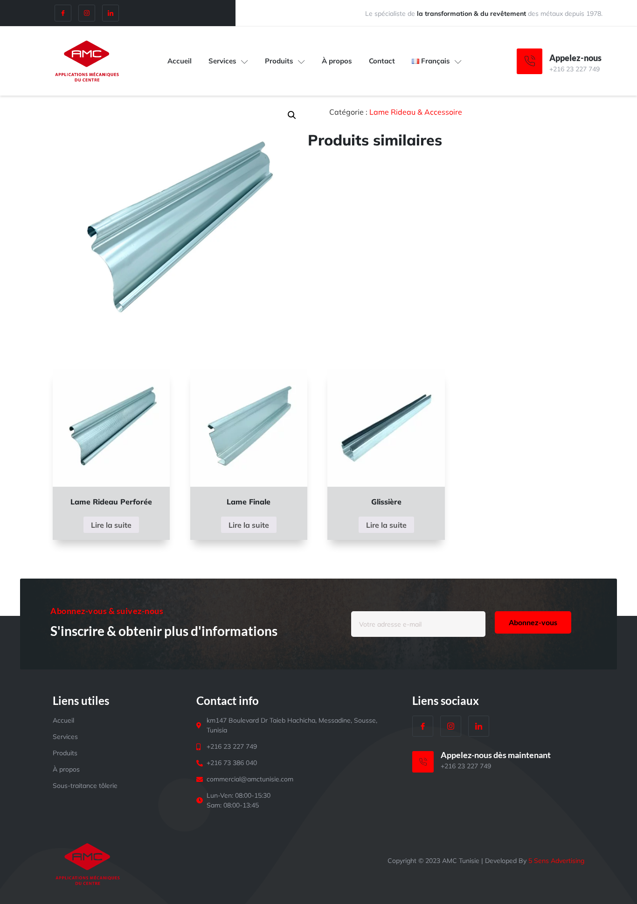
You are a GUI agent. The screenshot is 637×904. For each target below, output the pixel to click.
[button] (292, 115)
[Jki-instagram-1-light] (86, 13)
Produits (279, 60)
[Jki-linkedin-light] (110, 13)
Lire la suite (111, 525)
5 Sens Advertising (556, 860)
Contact (382, 60)
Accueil (179, 60)
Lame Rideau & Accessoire (415, 112)
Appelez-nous (575, 58)
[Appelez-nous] (529, 61)
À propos (337, 60)
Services (222, 60)
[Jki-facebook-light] (63, 13)
